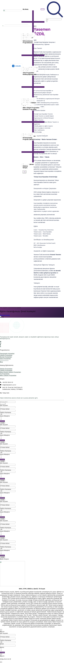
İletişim (25, 168)
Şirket (2, 644)
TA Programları (4, 374)
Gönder (2, 421)
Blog (1, 362)
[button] (54, 17)
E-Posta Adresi (4, 409)
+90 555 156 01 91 (7, 382)
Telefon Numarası (5, 412)
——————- (4, 360)
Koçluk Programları (6, 357)
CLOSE (2, 423)
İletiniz (2, 647)
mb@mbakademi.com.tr (9, 385)
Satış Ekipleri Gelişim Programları (29, 103)
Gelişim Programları (6, 369)
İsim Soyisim (4, 405)
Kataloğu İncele (5, 315)
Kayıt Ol (3, 403)
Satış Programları (5, 358)
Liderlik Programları (6, 355)
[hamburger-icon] (42, 9)
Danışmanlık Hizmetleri (7, 353)
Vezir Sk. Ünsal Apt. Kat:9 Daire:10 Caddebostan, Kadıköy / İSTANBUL (12, 388)
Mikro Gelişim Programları (8, 375)
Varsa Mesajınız (5, 416)
